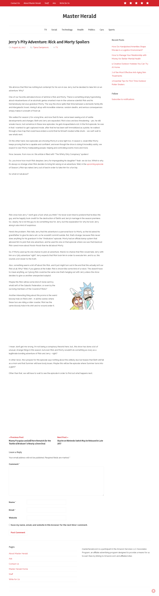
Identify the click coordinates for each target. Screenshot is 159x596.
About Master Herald (32, 3)
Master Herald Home (18, 569)
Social (54, 29)
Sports (112, 29)
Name (12, 502)
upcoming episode (95, 164)
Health (80, 29)
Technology (67, 29)
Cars (102, 29)
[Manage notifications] (153, 591)
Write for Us (64, 3)
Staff (47, 3)
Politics (91, 29)
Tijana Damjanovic (41, 47)
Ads (54, 3)
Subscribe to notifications (123, 99)
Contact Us (15, 3)
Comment (14, 464)
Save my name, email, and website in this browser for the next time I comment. (49, 525)
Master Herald (79, 16)
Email (12, 510)
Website (13, 518)
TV (45, 29)
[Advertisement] (56, 67)
